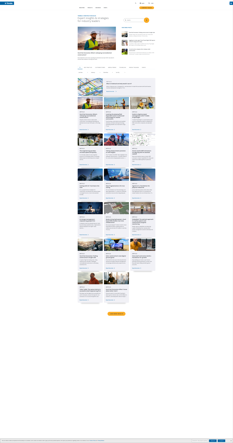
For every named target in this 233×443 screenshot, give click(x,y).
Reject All (213, 440)
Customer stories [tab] (100, 67)
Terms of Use (93, 440)
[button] (141, 3)
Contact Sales (147, 7)
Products (90, 7)
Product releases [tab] (134, 67)
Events (105, 7)
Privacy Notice (101, 440)
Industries (82, 7)
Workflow (106, 72)
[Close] (231, 440)
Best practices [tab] (88, 67)
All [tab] (80, 67)
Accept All (221, 440)
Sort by (117, 72)
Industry (93, 72)
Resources (98, 7)
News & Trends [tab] (112, 67)
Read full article (110, 91)
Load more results (116, 314)
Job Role (80, 72)
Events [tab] (144, 67)
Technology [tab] (122, 67)
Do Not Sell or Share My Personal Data (199, 440)
